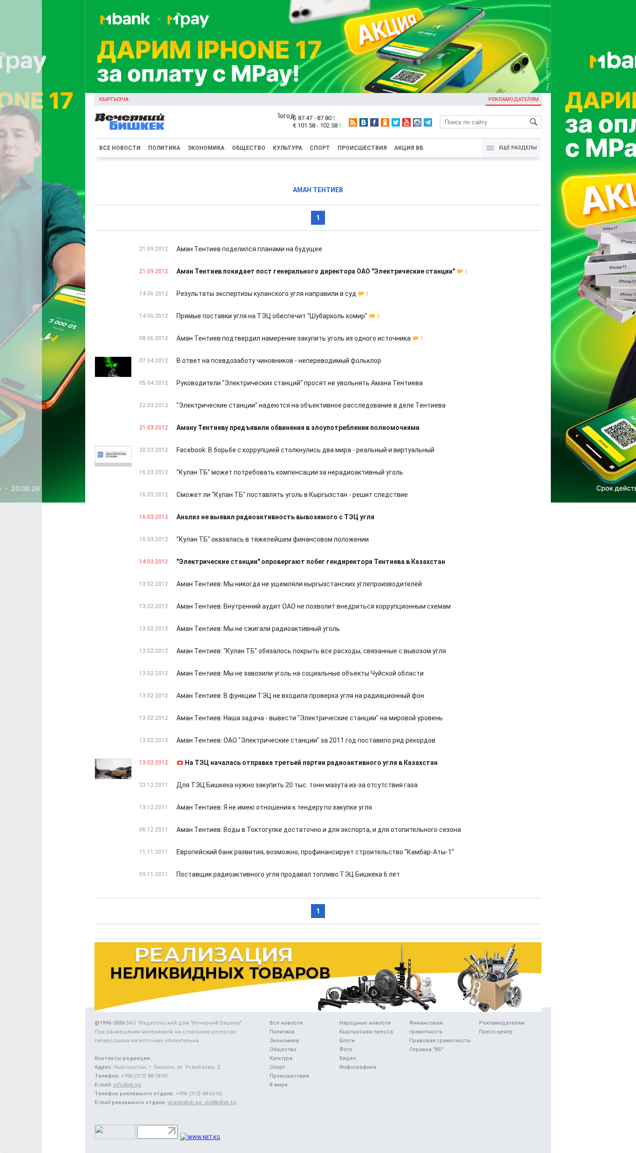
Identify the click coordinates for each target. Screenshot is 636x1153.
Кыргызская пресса (366, 1032)
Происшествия (362, 148)
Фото (345, 1049)
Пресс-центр (496, 1032)
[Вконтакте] (363, 122)
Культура (287, 148)
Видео (347, 1058)
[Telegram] (428, 122)
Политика (164, 148)
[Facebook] (374, 122)
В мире (279, 1085)
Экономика (206, 148)
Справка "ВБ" (426, 1049)
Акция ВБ (408, 148)
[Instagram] (417, 122)
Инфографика (357, 1067)
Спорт (320, 148)
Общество (248, 148)
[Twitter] (396, 122)
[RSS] (353, 122)
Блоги (347, 1041)
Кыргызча (114, 99)
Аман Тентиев (318, 190)
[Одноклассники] (385, 122)
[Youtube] (406, 122)
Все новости (120, 148)
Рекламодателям (513, 99)
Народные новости (365, 1023)
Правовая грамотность (440, 1041)
